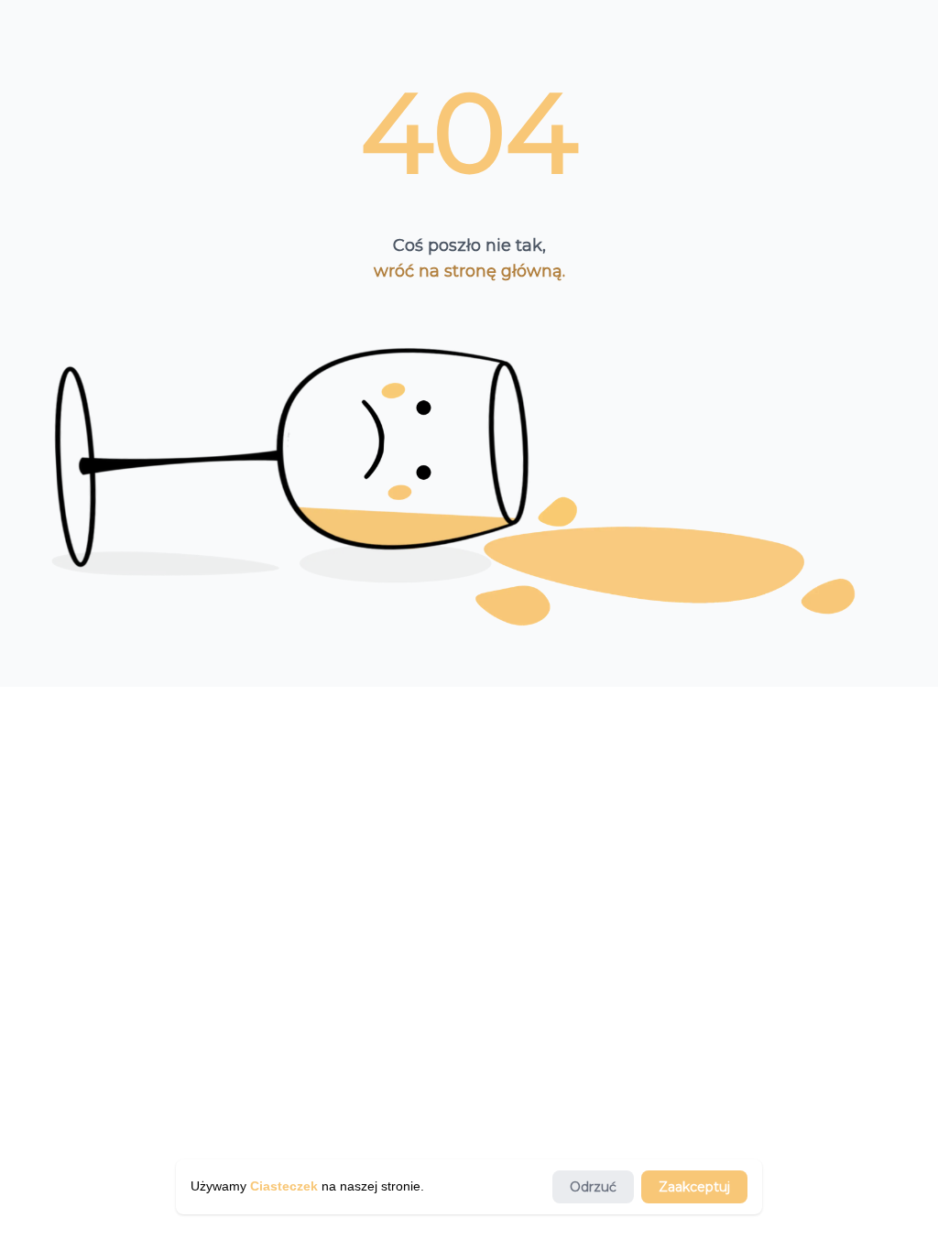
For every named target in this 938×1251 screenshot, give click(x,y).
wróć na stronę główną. (469, 271)
